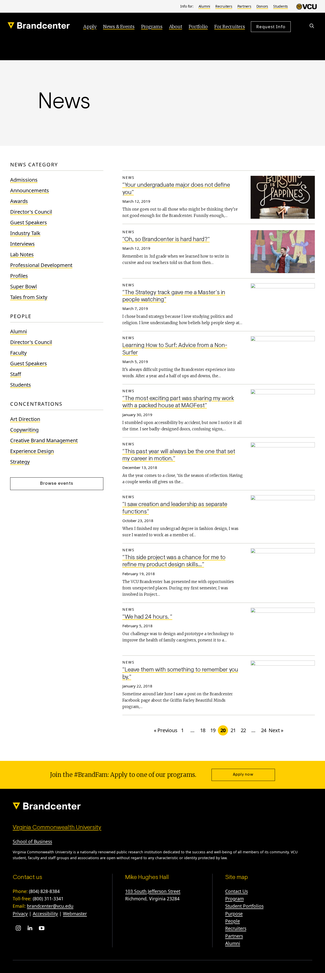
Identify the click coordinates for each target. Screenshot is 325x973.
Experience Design (32, 451)
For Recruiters (229, 26)
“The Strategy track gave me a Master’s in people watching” (173, 296)
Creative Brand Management (44, 440)
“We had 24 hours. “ (147, 617)
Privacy (20, 914)
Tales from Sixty (28, 297)
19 (213, 730)
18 (203, 730)
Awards (19, 201)
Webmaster (75, 914)
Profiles (19, 275)
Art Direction (25, 419)
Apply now (243, 775)
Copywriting (24, 429)
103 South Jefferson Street (152, 891)
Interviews (22, 243)
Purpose (234, 914)
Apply (89, 26)
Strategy (20, 461)
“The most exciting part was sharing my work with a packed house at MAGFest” (178, 402)
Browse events (56, 483)
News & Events (119, 26)
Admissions (24, 179)
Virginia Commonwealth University (57, 828)
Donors (262, 6)
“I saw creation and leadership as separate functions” (174, 508)
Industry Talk (25, 233)
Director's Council (31, 211)
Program (234, 899)
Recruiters (223, 6)
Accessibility (45, 914)
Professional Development (41, 265)
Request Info (270, 26)
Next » (276, 730)
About (175, 26)
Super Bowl (23, 286)
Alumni (204, 6)
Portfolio (198, 26)
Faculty (18, 352)
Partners (244, 6)
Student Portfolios (244, 906)
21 (233, 730)
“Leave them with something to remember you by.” (180, 673)
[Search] (311, 26)
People (232, 921)
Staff (15, 374)
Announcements (29, 190)
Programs (151, 26)
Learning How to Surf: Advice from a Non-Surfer (174, 349)
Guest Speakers (28, 222)
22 (243, 730)
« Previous (165, 730)
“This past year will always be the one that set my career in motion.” (178, 455)
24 (264, 730)
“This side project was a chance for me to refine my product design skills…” (173, 561)
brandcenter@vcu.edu (50, 906)
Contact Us (236, 891)
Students (280, 6)
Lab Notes (22, 254)
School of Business (32, 841)
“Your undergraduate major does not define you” (176, 188)
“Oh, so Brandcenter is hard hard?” (166, 240)
